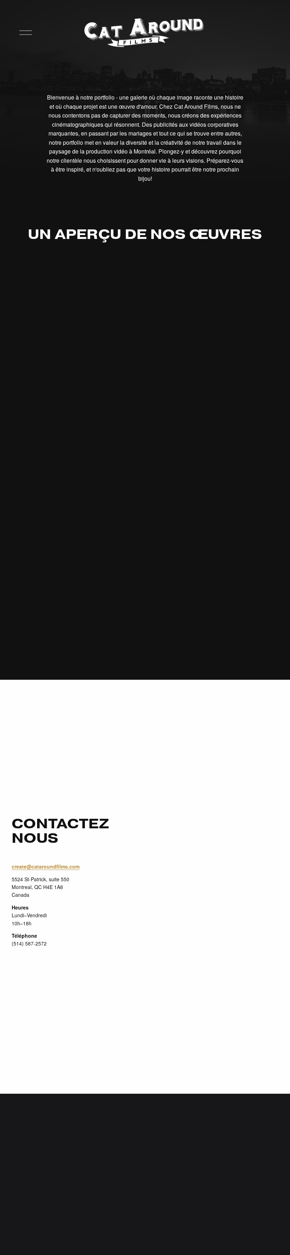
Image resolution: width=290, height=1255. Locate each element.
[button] (78, 290)
